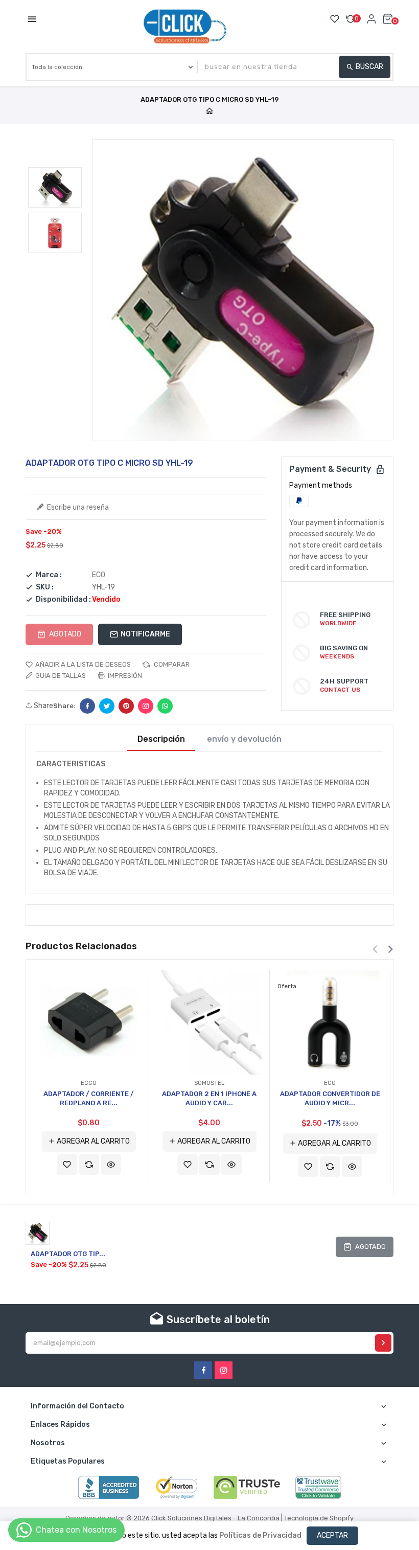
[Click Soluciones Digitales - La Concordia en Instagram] (223, 1370)
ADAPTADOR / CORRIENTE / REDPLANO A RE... (88, 1098)
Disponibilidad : (63, 600)
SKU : (45, 587)
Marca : (49, 575)
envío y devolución (244, 739)
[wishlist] (67, 1164)
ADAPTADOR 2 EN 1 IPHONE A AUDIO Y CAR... (209, 1098)
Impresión (124, 675)
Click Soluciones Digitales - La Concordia (215, 1518)
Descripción (161, 739)
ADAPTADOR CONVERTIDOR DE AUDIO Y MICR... (330, 1098)
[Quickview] (111, 1164)
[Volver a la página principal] (209, 111)
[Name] (383, 1343)
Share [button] (42, 706)
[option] (55, 187)
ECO (98, 575)
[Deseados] (334, 19)
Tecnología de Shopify (319, 1518)
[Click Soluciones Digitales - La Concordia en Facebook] (203, 1370)
